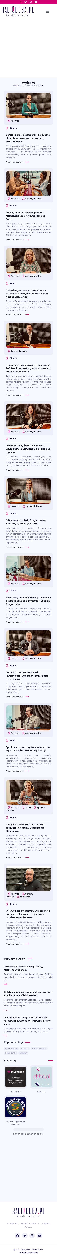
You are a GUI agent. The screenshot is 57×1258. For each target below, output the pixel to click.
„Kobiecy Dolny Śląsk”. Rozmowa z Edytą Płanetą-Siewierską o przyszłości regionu (28, 449)
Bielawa (23, 1053)
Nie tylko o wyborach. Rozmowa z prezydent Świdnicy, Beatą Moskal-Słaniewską (26, 827)
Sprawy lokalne (33, 198)
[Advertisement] (28, 47)
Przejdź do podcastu (15, 162)
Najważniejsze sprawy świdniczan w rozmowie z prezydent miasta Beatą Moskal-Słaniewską (27, 293)
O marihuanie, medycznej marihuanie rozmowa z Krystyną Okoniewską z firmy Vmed (27, 1021)
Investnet (33, 1252)
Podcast (24, 1048)
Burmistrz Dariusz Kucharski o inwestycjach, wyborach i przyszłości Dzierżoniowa (27, 675)
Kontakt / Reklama (30, 1223)
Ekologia (15, 506)
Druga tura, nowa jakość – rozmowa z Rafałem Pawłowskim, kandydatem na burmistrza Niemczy (28, 368)
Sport (28, 807)
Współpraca (12, 1223)
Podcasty (46, 1223)
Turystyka (25, 897)
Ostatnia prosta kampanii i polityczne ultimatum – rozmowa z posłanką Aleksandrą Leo (28, 138)
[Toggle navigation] (47, 11)
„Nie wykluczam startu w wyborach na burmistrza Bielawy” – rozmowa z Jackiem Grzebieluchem (28, 914)
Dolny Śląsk (10, 1053)
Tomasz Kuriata (39, 1048)
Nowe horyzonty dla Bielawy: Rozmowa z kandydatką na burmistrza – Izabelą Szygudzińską (28, 601)
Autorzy (28, 1227)
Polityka (15, 121)
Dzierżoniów (11, 1048)
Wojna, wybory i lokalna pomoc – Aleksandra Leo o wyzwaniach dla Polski (25, 216)
